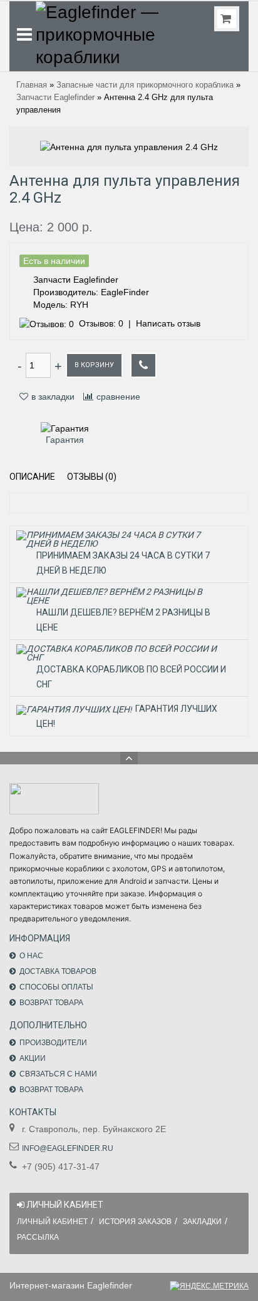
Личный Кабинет (52, 1221)
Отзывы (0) (91, 477)
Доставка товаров (57, 971)
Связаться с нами (58, 1074)
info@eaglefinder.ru (67, 1148)
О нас (31, 955)
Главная (31, 85)
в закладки (53, 397)
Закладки (202, 1221)
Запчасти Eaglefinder (55, 97)
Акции (32, 1058)
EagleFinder (125, 292)
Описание (32, 477)
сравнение (118, 397)
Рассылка (38, 1237)
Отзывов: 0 (101, 323)
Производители (53, 1042)
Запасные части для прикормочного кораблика (145, 85)
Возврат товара (51, 1002)
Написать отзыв (168, 323)
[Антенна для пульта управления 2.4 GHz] (129, 146)
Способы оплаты (56, 987)
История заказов (135, 1221)
